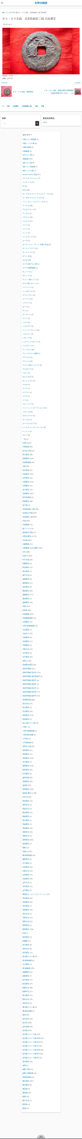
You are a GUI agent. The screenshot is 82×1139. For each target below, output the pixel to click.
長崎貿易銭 (26, 1077)
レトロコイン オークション (32, 427)
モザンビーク (27, 416)
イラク (25, 225)
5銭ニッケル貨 (28, 170)
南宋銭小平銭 (27, 532)
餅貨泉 (25, 1104)
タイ (24, 307)
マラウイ (25, 392)
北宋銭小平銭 (27, 513)
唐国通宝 (25, 583)
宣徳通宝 (25, 719)
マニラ (25, 388)
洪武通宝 (25, 906)
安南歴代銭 (26, 700)
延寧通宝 (25, 770)
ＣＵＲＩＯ (26, 182)
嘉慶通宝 (25, 595)
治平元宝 (25, 882)
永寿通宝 (25, 875)
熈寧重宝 (25, 929)
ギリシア (25, 275)
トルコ (25, 322)
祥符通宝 (25, 952)
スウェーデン (27, 295)
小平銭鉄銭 (26, 742)
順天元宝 (25, 1100)
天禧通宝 (25, 645)
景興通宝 (25, 840)
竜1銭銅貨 (26, 968)
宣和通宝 (25, 715)
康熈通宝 (25, 766)
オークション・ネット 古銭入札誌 (35, 244)
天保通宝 (25, 641)
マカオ (25, 384)
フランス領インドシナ (31, 365)
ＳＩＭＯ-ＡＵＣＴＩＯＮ (32, 198)
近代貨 (25, 1030)
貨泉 (24, 1015)
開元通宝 (25, 1081)
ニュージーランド (29, 330)
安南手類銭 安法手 (29, 672)
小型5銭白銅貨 (28, 735)
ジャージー (26, 287)
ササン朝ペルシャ (29, 283)
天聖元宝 (25, 649)
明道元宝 (25, 809)
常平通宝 (25, 762)
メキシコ (25, 412)
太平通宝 (25, 657)
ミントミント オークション (32, 408)
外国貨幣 (25, 614)
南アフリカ (26, 528)
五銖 (24, 466)
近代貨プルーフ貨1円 (30, 1046)
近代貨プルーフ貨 (29, 1034)
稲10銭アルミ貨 (28, 956)
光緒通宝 (25, 493)
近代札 (25, 1023)
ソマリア (25, 303)
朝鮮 (24, 848)
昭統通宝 (25, 816)
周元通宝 (25, 571)
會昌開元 (25, 844)
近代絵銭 (25, 1026)
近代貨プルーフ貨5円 (30, 1058)
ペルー (25, 373)
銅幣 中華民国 (27, 1073)
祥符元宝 (25, 949)
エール (25, 241)
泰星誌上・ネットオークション (34, 894)
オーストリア (27, 252)
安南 (24, 661)
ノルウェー (26, 334)
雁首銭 (25, 1093)
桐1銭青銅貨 (27, 855)
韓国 (24, 1097)
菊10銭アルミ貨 (28, 1007)
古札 (24, 552)
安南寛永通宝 (27, 665)
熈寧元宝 (25, 921)
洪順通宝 (25, 910)
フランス (25, 361)
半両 (24, 521)
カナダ (25, 260)
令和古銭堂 (41, 2)
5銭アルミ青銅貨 (28, 167)
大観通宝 (25, 637)
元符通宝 (25, 478)
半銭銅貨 (25, 525)
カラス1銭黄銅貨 (28, 268)
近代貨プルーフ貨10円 (31, 1042)
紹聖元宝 (25, 988)
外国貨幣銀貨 (27, 618)
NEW (45, 122)
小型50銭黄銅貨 (28, 731)
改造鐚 (25, 785)
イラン (25, 229)
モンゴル (25, 420)
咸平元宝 (25, 575)
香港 (24, 1108)
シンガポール (27, 291)
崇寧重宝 (25, 754)
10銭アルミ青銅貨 (29, 139)
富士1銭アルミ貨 (28, 723)
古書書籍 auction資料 (30, 548)
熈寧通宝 (25, 925)
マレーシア (26, 404)
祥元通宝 (25, 945)
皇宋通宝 (25, 937)
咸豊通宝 (25, 579)
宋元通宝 (25, 707)
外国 (24, 606)
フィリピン (26, 349)
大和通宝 (25, 622)
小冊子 (25, 727)
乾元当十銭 (26, 451)
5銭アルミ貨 (27, 163)
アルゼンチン (27, 209)
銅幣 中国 (26, 1069)
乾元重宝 (25, 454)
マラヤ (25, 396)
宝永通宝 (25, 711)
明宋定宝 (25, 805)
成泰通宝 (25, 781)
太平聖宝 (25, 653)
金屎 (24, 1065)
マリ (24, 400)
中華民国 (25, 447)
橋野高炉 (25, 859)
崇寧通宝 (25, 750)
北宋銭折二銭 (27, 517)
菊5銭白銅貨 (27, 1011)
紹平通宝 (25, 980)
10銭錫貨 (25, 151)
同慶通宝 (25, 563)
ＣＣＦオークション (30, 178)
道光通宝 (25, 1061)
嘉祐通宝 (25, 598)
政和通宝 (25, 789)
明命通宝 (25, 801)
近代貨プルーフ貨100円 (31, 1038)
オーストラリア (28, 248)
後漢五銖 (25, 777)
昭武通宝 (25, 812)
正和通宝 (25, 867)
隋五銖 (25, 1089)
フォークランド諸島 (30, 353)
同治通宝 (25, 567)
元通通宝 (25, 486)
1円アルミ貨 (27, 155)
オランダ (25, 256)
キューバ (25, 272)
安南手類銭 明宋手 (29, 680)
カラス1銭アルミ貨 (29, 264)
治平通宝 (25, 890)
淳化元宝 (25, 914)
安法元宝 (25, 703)
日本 (24, 797)
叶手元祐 (25, 560)
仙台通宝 (25, 470)
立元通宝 (25, 964)
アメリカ (25, 205)
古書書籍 (25, 544)
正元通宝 (25, 863)
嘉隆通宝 (25, 602)
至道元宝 (25, 1003)
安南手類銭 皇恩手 (29, 684)
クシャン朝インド (29, 279)
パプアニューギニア (30, 342)
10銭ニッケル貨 (28, 143)
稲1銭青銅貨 (27, 960)
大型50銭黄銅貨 (28, 626)
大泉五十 (25, 633)
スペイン (25, 299)
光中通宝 (25, 490)
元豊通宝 (25, 482)
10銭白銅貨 (26, 147)
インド (25, 233)
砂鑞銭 (25, 941)
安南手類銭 (26, 669)
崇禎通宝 (25, 758)
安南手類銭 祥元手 (29, 688)
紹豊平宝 (25, 991)
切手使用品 (26, 497)
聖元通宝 (25, 995)
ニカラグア (26, 326)
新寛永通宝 (26, 793)
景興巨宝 (25, 832)
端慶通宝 (25, 972)
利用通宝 (25, 501)
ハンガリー (26, 346)
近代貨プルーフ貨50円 (31, 1054)
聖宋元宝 (25, 999)
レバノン (25, 431)
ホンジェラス (27, 381)
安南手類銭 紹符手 (29, 696)
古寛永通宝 (26, 536)
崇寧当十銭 (26, 746)
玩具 (24, 933)
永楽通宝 (25, 879)
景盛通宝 (25, 824)
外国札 (25, 610)
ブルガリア (26, 369)
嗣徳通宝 (25, 591)
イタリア (25, 221)
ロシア (25, 435)
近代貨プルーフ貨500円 (31, 1050)
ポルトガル (26, 377)
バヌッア (25, 338)
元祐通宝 (15, 106)
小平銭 (25, 739)
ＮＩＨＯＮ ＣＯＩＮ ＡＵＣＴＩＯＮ (36, 194)
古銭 (36, 106)
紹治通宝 (25, 984)
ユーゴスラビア (28, 423)
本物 (42, 106)
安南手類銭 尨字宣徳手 (31, 676)
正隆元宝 (25, 871)
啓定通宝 (25, 587)
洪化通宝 (25, 898)
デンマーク (26, 314)
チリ (24, 311)
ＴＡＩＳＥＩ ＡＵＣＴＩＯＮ (33, 202)
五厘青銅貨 (26, 462)
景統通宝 (25, 828)
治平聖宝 (25, 886)
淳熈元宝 (25, 918)
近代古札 (25, 1019)
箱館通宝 (25, 976)
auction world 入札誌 (29, 174)
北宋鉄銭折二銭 (27, 106)
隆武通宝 (25, 1085)
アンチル (25, 213)
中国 (8, 106)
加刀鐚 (25, 505)
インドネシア (27, 237)
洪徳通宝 (25, 902)
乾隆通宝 (25, 458)
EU (23, 186)
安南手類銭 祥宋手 (29, 692)
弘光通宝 (25, 774)
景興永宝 (25, 836)
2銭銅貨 (25, 159)
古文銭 (25, 540)
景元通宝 (25, 820)
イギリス (25, 217)
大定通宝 (25, 630)
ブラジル (25, 357)
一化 (24, 439)
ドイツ (25, 318)
